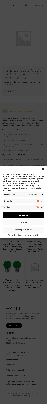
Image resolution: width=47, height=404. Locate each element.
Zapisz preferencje (23, 229)
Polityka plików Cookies (15, 235)
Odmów (23, 222)
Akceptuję (23, 215)
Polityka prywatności (31, 235)
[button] (43, 169)
